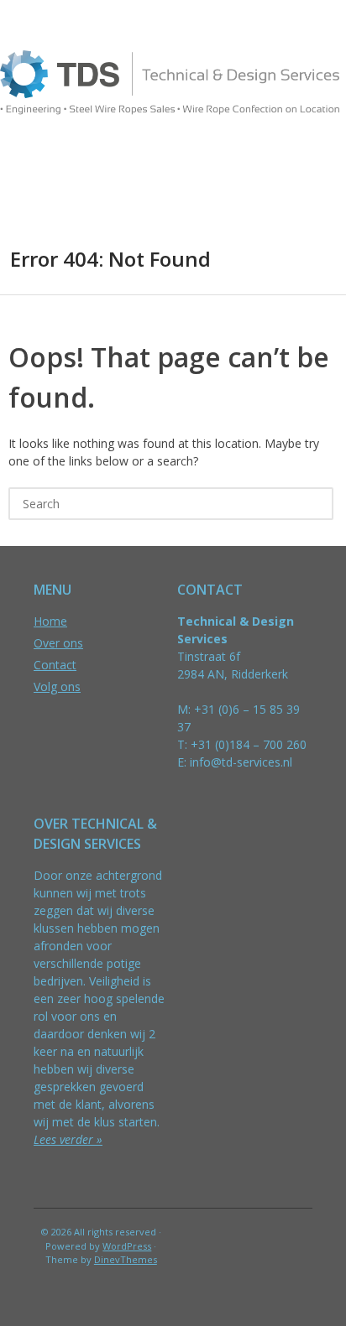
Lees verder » (68, 1139)
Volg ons (57, 686)
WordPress (126, 1246)
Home (50, 621)
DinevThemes (125, 1259)
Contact (55, 665)
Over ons (58, 643)
